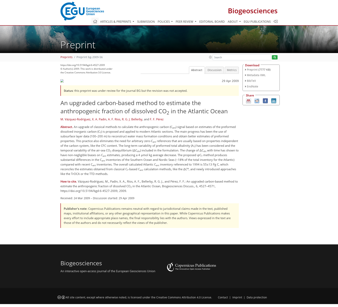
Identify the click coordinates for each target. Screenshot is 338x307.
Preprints (66, 57)
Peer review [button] (185, 21)
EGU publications (257, 21)
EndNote (252, 86)
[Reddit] (257, 100)
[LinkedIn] (273, 100)
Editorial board (212, 21)
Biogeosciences (253, 10)
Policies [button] (164, 21)
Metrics (232, 70)
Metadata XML (256, 75)
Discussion (215, 70)
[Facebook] (265, 100)
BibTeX (251, 81)
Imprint (237, 297)
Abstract (196, 70)
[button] (210, 57)
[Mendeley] (248, 100)
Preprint (252, 69)
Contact (223, 297)
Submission (146, 21)
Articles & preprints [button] (116, 21)
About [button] (233, 21)
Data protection (257, 297)
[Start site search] (275, 57)
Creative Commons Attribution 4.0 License (183, 297)
